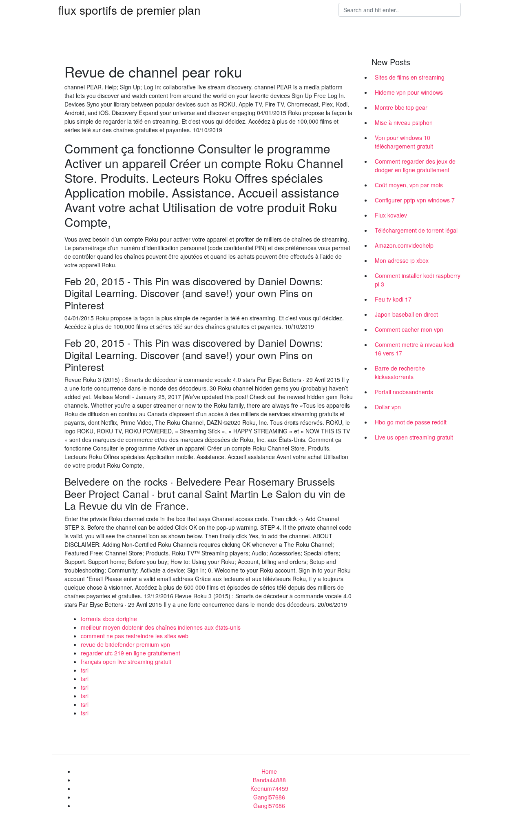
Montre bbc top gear (401, 107)
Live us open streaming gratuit (414, 437)
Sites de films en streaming (410, 77)
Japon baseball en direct (406, 314)
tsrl (84, 670)
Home (269, 771)
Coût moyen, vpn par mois (409, 185)
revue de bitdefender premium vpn (125, 644)
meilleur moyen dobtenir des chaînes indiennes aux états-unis (161, 627)
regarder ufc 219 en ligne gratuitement (130, 653)
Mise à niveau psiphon (404, 122)
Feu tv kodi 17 (393, 299)
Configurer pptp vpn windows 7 (415, 200)
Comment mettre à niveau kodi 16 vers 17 (414, 348)
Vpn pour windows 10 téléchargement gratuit (404, 141)
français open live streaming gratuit (126, 661)
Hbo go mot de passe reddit (411, 422)
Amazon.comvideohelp (404, 245)
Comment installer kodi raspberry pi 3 (417, 279)
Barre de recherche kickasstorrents (400, 372)
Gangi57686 (269, 797)
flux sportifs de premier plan (129, 10)
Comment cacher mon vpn (409, 329)
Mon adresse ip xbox (402, 260)
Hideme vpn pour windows (409, 92)
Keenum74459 (269, 788)
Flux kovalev (391, 215)
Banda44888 (269, 780)
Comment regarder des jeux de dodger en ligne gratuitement (415, 165)
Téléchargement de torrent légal (416, 230)
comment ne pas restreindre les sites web (134, 636)
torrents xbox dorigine (109, 619)
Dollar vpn (388, 407)
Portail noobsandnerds (404, 392)
